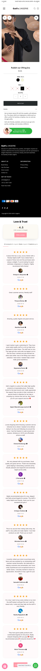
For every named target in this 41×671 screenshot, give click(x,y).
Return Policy (24, 167)
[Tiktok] (7, 208)
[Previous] (4, 2)
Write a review (20, 235)
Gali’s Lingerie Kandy (13, 244)
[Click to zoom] (36, 18)
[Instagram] (5, 208)
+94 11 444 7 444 (6, 183)
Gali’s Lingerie (16, 213)
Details (5, 109)
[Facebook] (2, 208)
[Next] (37, 2)
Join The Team (5, 167)
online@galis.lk (5, 180)
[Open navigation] (6, 8)
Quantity (20, 93)
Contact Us (4, 172)
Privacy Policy (24, 165)
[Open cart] (38, 8)
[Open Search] (34, 8)
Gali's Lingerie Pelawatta (23, 244)
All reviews (6, 244)
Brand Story (4, 165)
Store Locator (5, 170)
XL (28, 88)
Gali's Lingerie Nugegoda (33, 244)
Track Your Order (6, 185)
